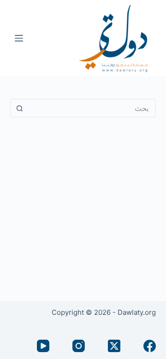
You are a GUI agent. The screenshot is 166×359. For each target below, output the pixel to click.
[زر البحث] (19, 108)
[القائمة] (19, 38)
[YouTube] (43, 346)
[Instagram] (78, 346)
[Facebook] (149, 346)
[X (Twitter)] (114, 346)
